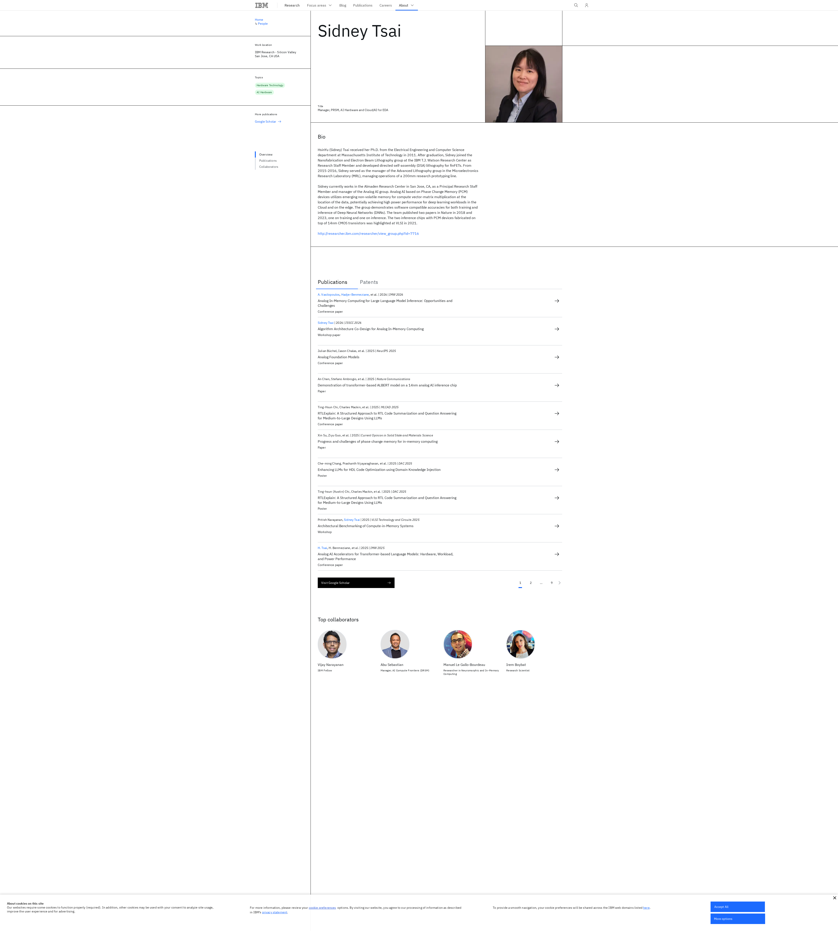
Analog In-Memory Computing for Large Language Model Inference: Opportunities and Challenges (385, 303)
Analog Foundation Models (338, 357)
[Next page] (559, 582)
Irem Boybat (516, 664)
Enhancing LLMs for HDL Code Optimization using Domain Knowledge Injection (379, 469)
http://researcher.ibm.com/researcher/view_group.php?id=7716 (368, 233)
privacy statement (274, 912)
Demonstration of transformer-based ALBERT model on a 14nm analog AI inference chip (387, 385)
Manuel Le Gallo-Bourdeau (464, 664)
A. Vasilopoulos (329, 295)
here (646, 908)
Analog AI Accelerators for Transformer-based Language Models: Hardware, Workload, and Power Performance (385, 556)
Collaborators (268, 167)
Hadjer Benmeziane (355, 295)
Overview (266, 154)
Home (259, 20)
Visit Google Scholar (335, 583)
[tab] (337, 282)
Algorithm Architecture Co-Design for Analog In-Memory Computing (371, 329)
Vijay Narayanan (330, 664)
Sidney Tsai (326, 323)
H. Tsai (322, 548)
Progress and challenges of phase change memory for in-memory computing (378, 441)
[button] (834, 897)
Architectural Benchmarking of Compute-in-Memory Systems (366, 526)
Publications (268, 161)
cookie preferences (322, 908)
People (263, 24)
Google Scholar (265, 121)
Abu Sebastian (392, 664)
